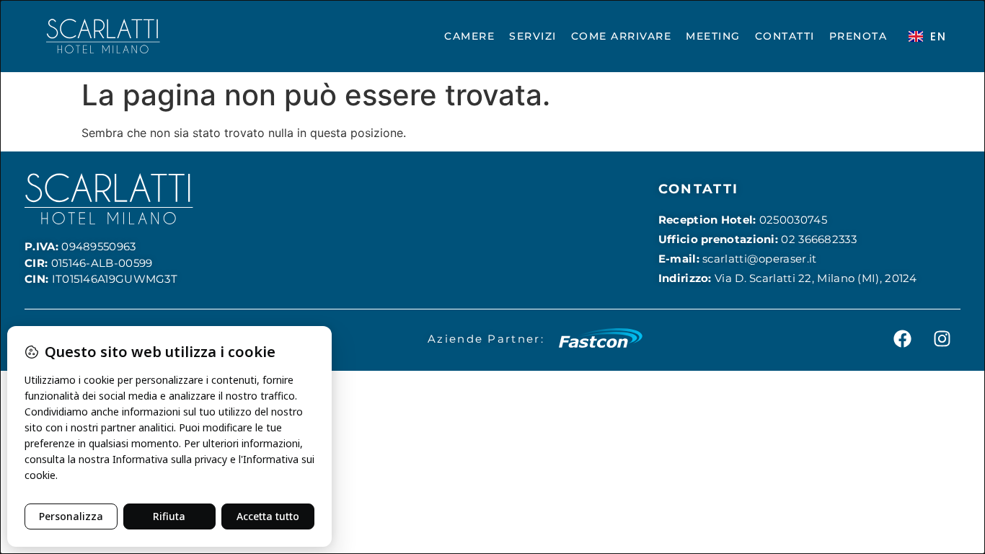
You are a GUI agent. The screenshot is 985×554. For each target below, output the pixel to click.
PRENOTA (858, 36)
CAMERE (469, 36)
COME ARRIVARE (621, 36)
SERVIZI (533, 36)
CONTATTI (785, 36)
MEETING (713, 36)
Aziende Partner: (486, 339)
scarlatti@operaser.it (759, 258)
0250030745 (793, 220)
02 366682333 (819, 239)
